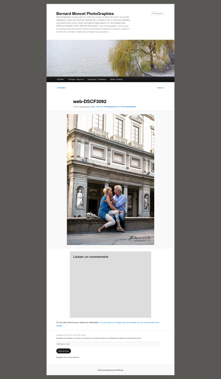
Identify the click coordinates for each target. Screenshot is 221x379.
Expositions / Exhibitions (97, 79)
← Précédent (61, 88)
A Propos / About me (76, 79)
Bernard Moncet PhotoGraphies (85, 13)
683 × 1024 (96, 106)
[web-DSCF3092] (110, 179)
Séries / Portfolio (116, 79)
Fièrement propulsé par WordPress (110, 370)
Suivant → (161, 88)
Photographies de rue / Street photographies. (120, 106)
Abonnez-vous (64, 351)
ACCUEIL (60, 79)
